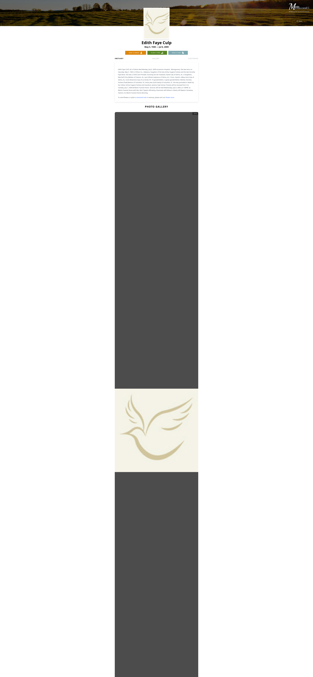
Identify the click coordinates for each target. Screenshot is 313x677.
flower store (170, 97)
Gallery (155, 58)
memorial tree (141, 97)
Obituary (119, 58)
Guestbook (193, 58)
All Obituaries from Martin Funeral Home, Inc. (299, 11)
